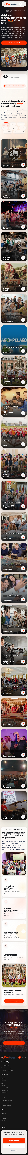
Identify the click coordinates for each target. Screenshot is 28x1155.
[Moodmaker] (10, 4)
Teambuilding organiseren (8, 1068)
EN (25, 1057)
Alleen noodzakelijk (14, 1146)
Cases (3, 1120)
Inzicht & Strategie (6, 1105)
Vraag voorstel (14, 1001)
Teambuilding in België (7, 1070)
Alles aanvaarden (14, 1140)
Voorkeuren (14, 1150)
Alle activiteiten (5, 1065)
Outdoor (21, 124)
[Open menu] (20, 4)
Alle (6, 124)
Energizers (13, 128)
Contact (3, 1123)
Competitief (7, 132)
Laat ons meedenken (14, 42)
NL (19, 1057)
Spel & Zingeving (5, 1103)
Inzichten (3, 1118)
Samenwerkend (19, 132)
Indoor (13, 124)
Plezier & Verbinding (6, 1100)
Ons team (3, 1115)
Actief (4, 128)
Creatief (22, 128)
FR (22, 1057)
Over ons (3, 1113)
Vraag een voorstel (14, 1043)
